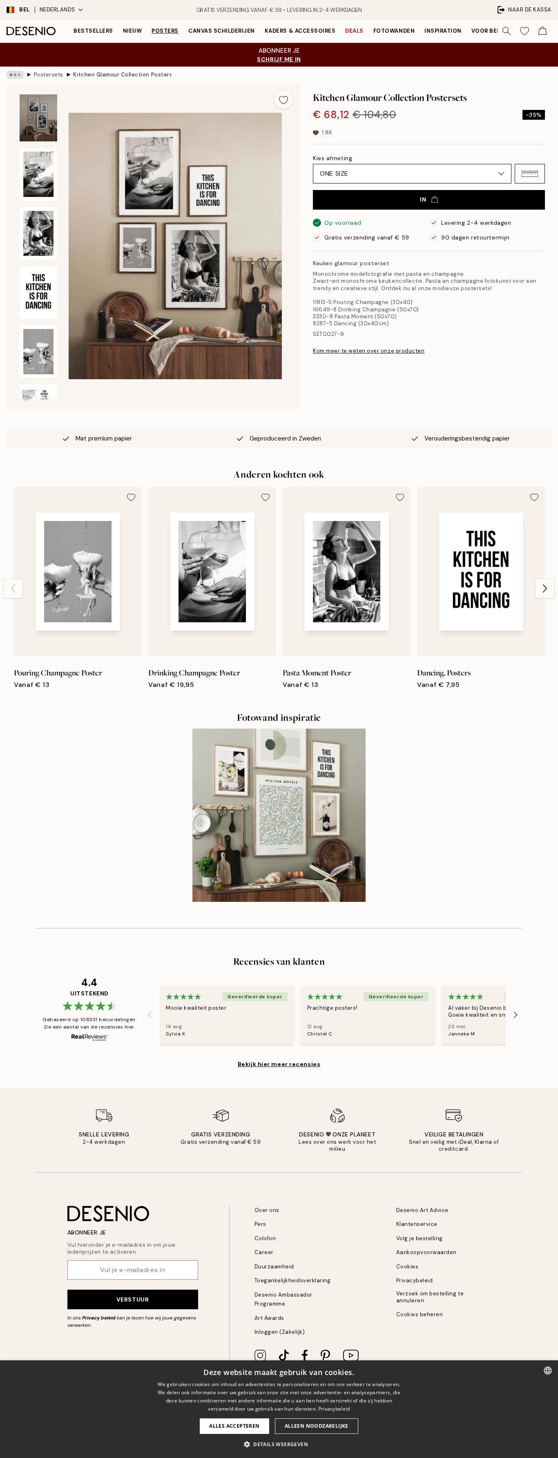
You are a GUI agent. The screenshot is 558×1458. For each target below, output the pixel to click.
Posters (165, 30)
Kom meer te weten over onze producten (368, 350)
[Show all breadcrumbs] (15, 75)
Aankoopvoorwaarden (426, 1252)
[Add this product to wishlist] (283, 99)
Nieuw (132, 30)
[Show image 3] (38, 233)
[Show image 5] (38, 351)
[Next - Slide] (545, 588)
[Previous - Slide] (13, 588)
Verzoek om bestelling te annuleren (430, 1297)
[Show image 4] (38, 292)
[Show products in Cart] (542, 31)
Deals (354, 30)
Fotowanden (394, 30)
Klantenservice (416, 1224)
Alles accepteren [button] (234, 1425)
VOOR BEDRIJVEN (496, 30)
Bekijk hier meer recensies (279, 1064)
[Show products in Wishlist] (524, 31)
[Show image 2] (38, 174)
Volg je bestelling (419, 1238)
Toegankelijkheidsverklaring (292, 1280)
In (423, 199)
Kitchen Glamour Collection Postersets (122, 74)
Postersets (48, 74)
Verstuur (132, 1299)
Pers (260, 1224)
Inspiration (443, 30)
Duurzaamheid (274, 1266)
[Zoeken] (507, 31)
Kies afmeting (332, 158)
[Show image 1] (38, 117)
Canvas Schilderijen (221, 30)
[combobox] (548, 1370)
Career (264, 1252)
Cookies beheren (419, 1314)
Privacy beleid (99, 1318)
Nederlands (57, 9)
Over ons (266, 1210)
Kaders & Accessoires (300, 30)
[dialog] (279, 1409)
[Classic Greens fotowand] (278, 815)
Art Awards (269, 1318)
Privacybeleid (414, 1280)
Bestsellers (93, 30)
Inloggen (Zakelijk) (279, 1331)
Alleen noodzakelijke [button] (316, 1425)
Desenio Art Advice (422, 1210)
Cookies (407, 1266)
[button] (530, 173)
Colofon (265, 1238)
